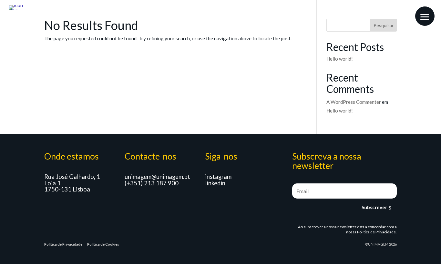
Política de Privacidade (376, 232)
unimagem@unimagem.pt (157, 176)
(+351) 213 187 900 (152, 183)
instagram (218, 176)
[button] (425, 16)
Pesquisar (384, 25)
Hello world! (339, 59)
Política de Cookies (103, 244)
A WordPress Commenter (353, 102)
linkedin (215, 183)
